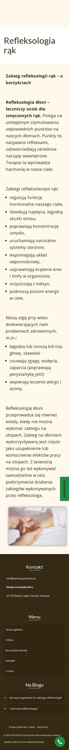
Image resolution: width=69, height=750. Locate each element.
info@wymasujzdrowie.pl (21, 578)
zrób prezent (64, 489)
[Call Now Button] (60, 742)
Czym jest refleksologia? (24, 708)
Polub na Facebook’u (19, 587)
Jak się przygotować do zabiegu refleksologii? (36, 697)
